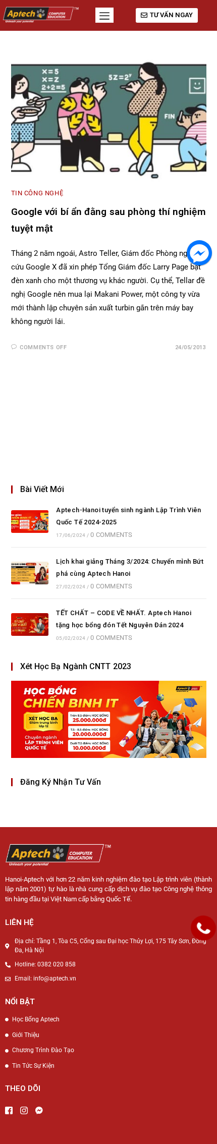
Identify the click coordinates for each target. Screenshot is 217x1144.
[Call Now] (203, 928)
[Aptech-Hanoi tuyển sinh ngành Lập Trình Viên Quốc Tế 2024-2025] (29, 521)
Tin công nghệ (37, 193)
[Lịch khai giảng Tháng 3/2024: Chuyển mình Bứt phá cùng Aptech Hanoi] (29, 573)
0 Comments (111, 534)
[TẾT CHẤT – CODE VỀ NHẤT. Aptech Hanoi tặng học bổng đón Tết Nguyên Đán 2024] (29, 624)
